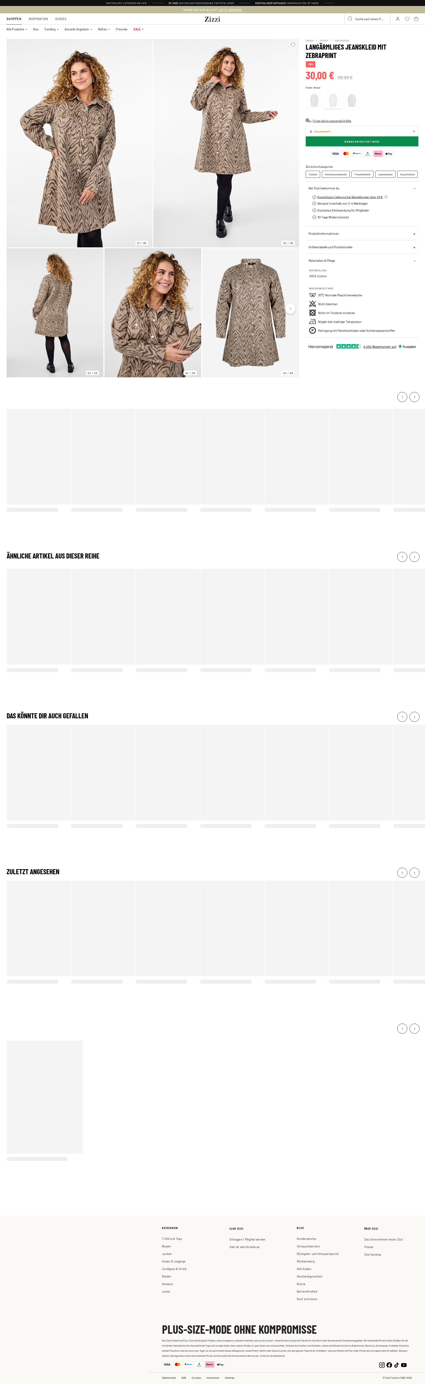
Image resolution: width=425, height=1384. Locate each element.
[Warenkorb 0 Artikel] (416, 18)
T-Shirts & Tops (172, 1239)
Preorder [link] (122, 29)
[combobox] (367, 18)
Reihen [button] (102, 29)
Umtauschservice (308, 1246)
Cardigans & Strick (174, 1269)
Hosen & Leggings (173, 1261)
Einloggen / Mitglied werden (248, 1239)
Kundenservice (306, 1239)
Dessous (167, 1284)
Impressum (213, 1377)
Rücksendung (306, 1261)
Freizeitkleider (362, 174)
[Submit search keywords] (350, 19)
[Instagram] (382, 1364)
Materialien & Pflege (322, 260)
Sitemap (229, 1377)
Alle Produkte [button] (15, 29)
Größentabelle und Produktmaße (330, 247)
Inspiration (38, 19)
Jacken (167, 1254)
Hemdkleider (342, 40)
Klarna (301, 1284)
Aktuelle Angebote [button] (77, 29)
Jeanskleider (385, 174)
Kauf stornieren (307, 1299)
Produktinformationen (324, 233)
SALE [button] (137, 29)
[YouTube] (404, 1364)
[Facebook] (389, 1364)
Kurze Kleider (407, 174)
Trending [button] (50, 29)
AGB (183, 1377)
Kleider (324, 40)
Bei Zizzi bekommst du (324, 188)
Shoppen (14, 19)
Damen (310, 40)
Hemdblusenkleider (336, 174)
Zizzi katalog (372, 1254)
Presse (368, 1247)
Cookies (196, 1377)
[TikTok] (396, 1364)
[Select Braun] (314, 100)
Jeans (166, 1291)
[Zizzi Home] (212, 18)
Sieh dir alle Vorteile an (245, 1247)
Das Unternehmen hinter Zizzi (383, 1239)
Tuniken (313, 174)
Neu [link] (36, 29)
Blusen (166, 1246)
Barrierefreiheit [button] (307, 1291)
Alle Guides (304, 1269)
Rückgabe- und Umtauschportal (317, 1254)
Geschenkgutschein (310, 1276)
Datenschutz (169, 1377)
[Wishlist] (293, 44)
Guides (61, 19)
